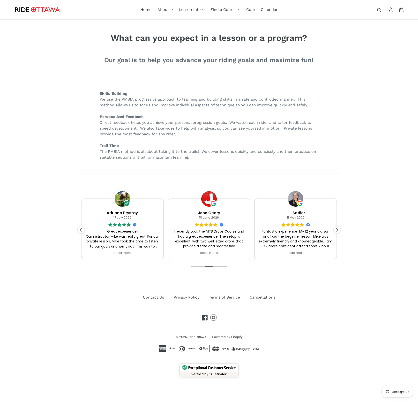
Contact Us (153, 297)
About (163, 9)
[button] (337, 230)
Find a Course (224, 9)
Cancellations (262, 297)
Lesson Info (190, 9)
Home (145, 9)
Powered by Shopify (227, 337)
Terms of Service (224, 297)
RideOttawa (197, 337)
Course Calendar (262, 9)
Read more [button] (122, 253)
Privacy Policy (186, 297)
